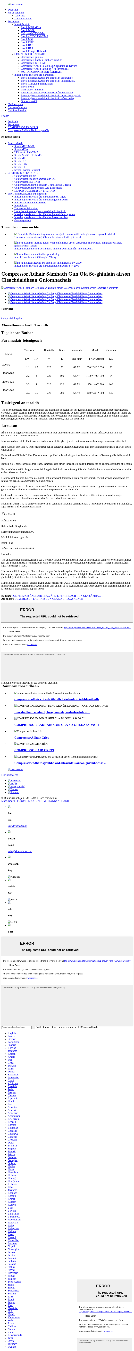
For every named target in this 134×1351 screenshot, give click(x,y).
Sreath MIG (27, 39)
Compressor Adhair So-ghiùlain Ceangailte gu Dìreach (49, 65)
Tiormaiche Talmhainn (32, 89)
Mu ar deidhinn (16, 12)
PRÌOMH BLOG (26, 800)
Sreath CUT (27, 42)
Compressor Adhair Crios (31, 737)
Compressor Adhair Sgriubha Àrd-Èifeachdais (44, 68)
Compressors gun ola (32, 57)
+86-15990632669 (17, 826)
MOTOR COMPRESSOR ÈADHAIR (41, 71)
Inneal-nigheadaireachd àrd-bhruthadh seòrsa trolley (47, 98)
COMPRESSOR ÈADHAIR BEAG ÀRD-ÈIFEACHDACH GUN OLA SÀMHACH (57, 595)
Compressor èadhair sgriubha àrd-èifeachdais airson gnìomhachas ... (60, 763)
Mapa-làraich (8, 800)
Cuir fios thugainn (17, 110)
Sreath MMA (28, 30)
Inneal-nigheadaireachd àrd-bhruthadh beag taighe (47, 77)
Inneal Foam (27, 86)
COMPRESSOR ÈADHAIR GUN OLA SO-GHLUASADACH (49, 598)
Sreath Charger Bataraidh (34, 51)
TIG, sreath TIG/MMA (33, 33)
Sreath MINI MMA (31, 27)
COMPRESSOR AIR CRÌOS (34, 750)
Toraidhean (13, 21)
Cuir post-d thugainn (12, 318)
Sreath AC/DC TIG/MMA (34, 36)
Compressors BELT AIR (34, 62)
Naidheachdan (15, 104)
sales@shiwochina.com (20, 851)
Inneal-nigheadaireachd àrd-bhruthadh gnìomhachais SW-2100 (46, 265)
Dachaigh (13, 9)
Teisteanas (19, 15)
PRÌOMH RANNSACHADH (53, 800)
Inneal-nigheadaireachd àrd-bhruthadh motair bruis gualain (51, 95)
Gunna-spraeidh (29, 101)
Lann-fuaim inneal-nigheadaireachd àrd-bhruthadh (47, 92)
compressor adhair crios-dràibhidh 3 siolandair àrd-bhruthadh (56, 699)
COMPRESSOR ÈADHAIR (29, 54)
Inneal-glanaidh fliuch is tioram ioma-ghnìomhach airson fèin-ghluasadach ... (53, 248)
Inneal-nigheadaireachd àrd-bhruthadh (34, 74)
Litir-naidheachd (9, 775)
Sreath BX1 (27, 48)
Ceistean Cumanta (17, 107)
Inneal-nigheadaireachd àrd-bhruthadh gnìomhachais (48, 80)
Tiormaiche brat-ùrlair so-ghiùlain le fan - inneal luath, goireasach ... (49, 237)
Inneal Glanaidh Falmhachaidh (37, 83)
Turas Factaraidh (23, 18)
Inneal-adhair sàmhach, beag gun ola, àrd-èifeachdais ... (52, 712)
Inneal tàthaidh (22, 24)
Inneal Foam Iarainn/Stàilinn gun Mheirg (35, 257)
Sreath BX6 (27, 45)
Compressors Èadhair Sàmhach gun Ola (41, 60)
